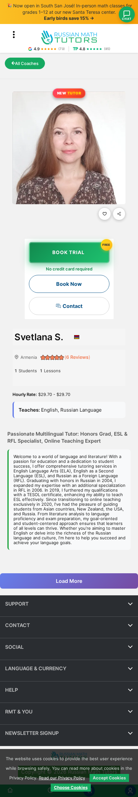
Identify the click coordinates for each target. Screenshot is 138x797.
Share (119, 213)
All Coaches (27, 63)
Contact (72, 306)
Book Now (69, 284)
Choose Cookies (71, 787)
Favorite (104, 213)
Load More (69, 580)
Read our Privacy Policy (62, 777)
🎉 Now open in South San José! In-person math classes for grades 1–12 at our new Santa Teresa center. (69, 12)
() (76, 357)
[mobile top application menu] (14, 34)
